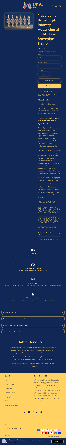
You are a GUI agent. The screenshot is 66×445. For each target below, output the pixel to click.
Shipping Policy (9, 397)
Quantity (40, 70)
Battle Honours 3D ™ (56, 436)
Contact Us (8, 401)
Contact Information (11, 405)
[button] (6, 6)
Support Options (43, 62)
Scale (39, 54)
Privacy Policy (9, 384)
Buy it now (49, 86)
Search (7, 380)
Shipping (40, 51)
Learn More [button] (12, 442)
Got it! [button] (57, 441)
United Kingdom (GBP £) (14, 428)
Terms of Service (10, 392)
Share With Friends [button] (46, 91)
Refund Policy (9, 388)
